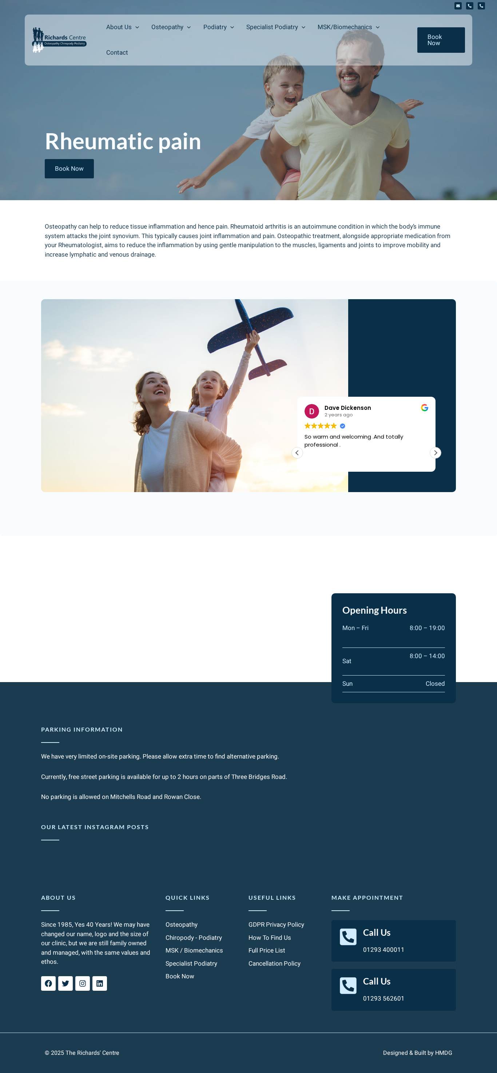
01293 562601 (384, 998)
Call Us (376, 932)
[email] (458, 5)
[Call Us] (348, 936)
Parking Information (82, 729)
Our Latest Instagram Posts (95, 826)
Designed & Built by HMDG (417, 1053)
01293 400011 (384, 949)
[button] (135, 27)
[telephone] (469, 5)
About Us (58, 897)
